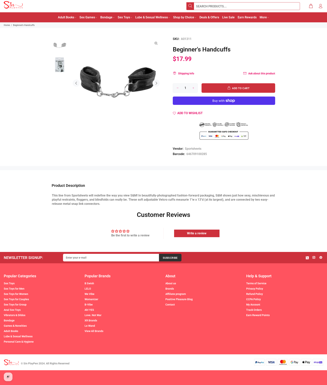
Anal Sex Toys (12, 309)
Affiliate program (175, 293)
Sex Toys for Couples (16, 299)
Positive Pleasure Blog (179, 299)
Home (7, 25)
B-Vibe (89, 304)
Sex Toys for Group (15, 304)
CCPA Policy (253, 299)
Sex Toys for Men (14, 288)
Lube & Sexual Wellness (18, 336)
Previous (76, 83)
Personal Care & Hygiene (19, 341)
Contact (170, 304)
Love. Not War (93, 315)
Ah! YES (89, 309)
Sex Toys (9, 283)
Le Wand (90, 325)
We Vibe (89, 293)
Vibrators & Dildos (14, 315)
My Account (253, 304)
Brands (169, 288)
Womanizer (91, 299)
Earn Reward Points (258, 315)
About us (170, 283)
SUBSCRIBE (170, 257)
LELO (88, 288)
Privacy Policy (254, 288)
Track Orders (254, 309)
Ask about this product (261, 73)
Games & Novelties (15, 325)
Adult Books (11, 331)
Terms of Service (256, 283)
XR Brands (91, 320)
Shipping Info (186, 73)
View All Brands (94, 331)
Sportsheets (193, 148)
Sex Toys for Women (16, 293)
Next (156, 83)
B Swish (89, 283)
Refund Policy (254, 293)
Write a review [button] (196, 233)
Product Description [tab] (68, 185)
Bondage (9, 320)
